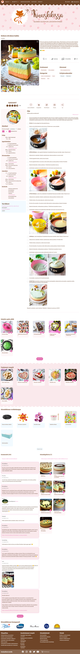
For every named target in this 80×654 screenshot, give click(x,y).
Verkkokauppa (25, 1)
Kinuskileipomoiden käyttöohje (47, 641)
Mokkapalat (23, 640)
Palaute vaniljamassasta (65, 638)
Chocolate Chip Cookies (25, 635)
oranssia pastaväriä (12, 148)
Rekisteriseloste (43, 638)
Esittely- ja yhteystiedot (65, 635)
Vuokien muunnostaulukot (7, 636)
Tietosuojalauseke (44, 640)
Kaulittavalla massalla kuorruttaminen (9, 645)
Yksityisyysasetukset (64, 640)
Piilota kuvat (75, 114)
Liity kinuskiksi (43, 635)
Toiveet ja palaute (63, 636)
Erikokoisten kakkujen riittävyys (8, 638)
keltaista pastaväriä (12, 162)
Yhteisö (34, 1)
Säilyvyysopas (4, 641)
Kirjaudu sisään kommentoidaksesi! (9, 458)
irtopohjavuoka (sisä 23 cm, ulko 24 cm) (10, 206)
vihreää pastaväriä (12, 177)
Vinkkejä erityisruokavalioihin (7, 640)
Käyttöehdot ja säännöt (45, 636)
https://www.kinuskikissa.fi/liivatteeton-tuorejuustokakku (14, 535)
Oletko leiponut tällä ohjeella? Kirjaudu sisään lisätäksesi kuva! (54, 458)
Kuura (16, 501)
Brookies (22, 643)
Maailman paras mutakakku (26, 638)
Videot (40, 1)
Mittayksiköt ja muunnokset (7, 635)
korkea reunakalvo (6, 209)
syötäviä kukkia (11, 194)
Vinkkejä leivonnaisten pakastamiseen (9, 643)
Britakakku (22, 646)
